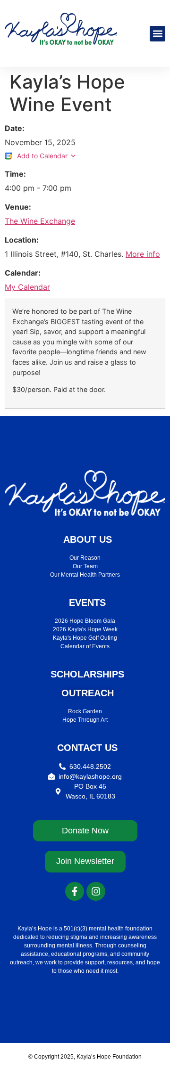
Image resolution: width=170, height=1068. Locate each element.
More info (143, 254)
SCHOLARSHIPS (87, 674)
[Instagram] (95, 891)
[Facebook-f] (74, 891)
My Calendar (27, 287)
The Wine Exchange (40, 221)
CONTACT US (87, 747)
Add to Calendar (42, 156)
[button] (157, 33)
